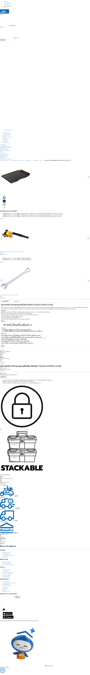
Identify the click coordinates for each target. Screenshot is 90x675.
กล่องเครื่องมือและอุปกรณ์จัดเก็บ (17, 160)
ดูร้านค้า (2, 361)
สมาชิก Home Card (7, 561)
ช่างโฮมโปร (5, 139)
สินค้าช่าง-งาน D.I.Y (7, 137)
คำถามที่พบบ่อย (6, 554)
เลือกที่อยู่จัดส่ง (12, 25)
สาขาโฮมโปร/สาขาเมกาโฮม (9, 583)
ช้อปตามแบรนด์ (6, 134)
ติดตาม (17, 597)
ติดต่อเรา (5, 590)
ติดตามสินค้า (5, 557)
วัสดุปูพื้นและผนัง (3, 156)
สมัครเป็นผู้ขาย (7, 3)
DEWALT (2, 364)
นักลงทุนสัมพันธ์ (6, 584)
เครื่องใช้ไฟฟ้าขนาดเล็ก (5, 146)
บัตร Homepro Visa (7, 563)
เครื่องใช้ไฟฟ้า (3, 145)
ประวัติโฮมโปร (6, 581)
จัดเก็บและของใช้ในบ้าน (5, 150)
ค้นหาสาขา (6, 4)
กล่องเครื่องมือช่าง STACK (37, 160)
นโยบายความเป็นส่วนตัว (8, 572)
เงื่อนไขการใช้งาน (7, 569)
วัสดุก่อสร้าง (2, 157)
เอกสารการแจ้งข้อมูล (7, 573)
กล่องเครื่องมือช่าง (28, 160)
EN (5, 7)
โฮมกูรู (4, 138)
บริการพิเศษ (5, 142)
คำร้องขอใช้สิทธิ (6, 576)
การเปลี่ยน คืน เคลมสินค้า (8, 555)
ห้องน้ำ (1, 152)
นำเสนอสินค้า (6, 588)
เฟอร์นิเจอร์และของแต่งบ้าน (6, 147)
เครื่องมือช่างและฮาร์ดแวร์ (6, 159)
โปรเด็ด (4, 141)
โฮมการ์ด (6, 1)
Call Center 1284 (6, 591)
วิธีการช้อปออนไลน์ (7, 552)
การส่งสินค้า (5, 571)
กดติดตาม (8, 351)
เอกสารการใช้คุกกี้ (7, 575)
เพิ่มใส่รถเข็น (3, 483)
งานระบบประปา (3, 153)
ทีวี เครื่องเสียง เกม (4, 149)
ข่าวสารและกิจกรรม (7, 585)
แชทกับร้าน (2, 362)
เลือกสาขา (16, 37)
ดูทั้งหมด (2, 218)
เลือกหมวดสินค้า (8, 130)
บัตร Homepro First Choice (8, 564)
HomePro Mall (6, 135)
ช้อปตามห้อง (5, 132)
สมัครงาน (5, 587)
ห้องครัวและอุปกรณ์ (4, 154)
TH (3, 7)
